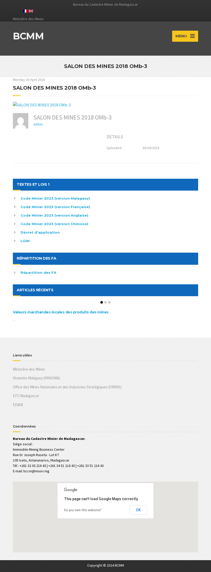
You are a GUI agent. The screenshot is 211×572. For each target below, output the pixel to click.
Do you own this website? (82, 510)
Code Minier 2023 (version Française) (55, 207)
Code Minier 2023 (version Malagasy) (55, 198)
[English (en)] (31, 10)
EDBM (18, 404)
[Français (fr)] (25, 10)
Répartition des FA (38, 272)
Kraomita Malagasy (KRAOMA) (36, 377)
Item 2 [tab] (105, 302)
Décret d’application (40, 232)
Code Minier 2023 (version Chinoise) (54, 224)
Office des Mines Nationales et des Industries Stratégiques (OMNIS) (67, 387)
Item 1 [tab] (101, 302)
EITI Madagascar (26, 395)
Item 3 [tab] (109, 302)
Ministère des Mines (29, 369)
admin (38, 124)
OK (138, 510)
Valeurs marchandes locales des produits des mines (61, 312)
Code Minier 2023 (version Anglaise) (54, 215)
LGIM (25, 241)
